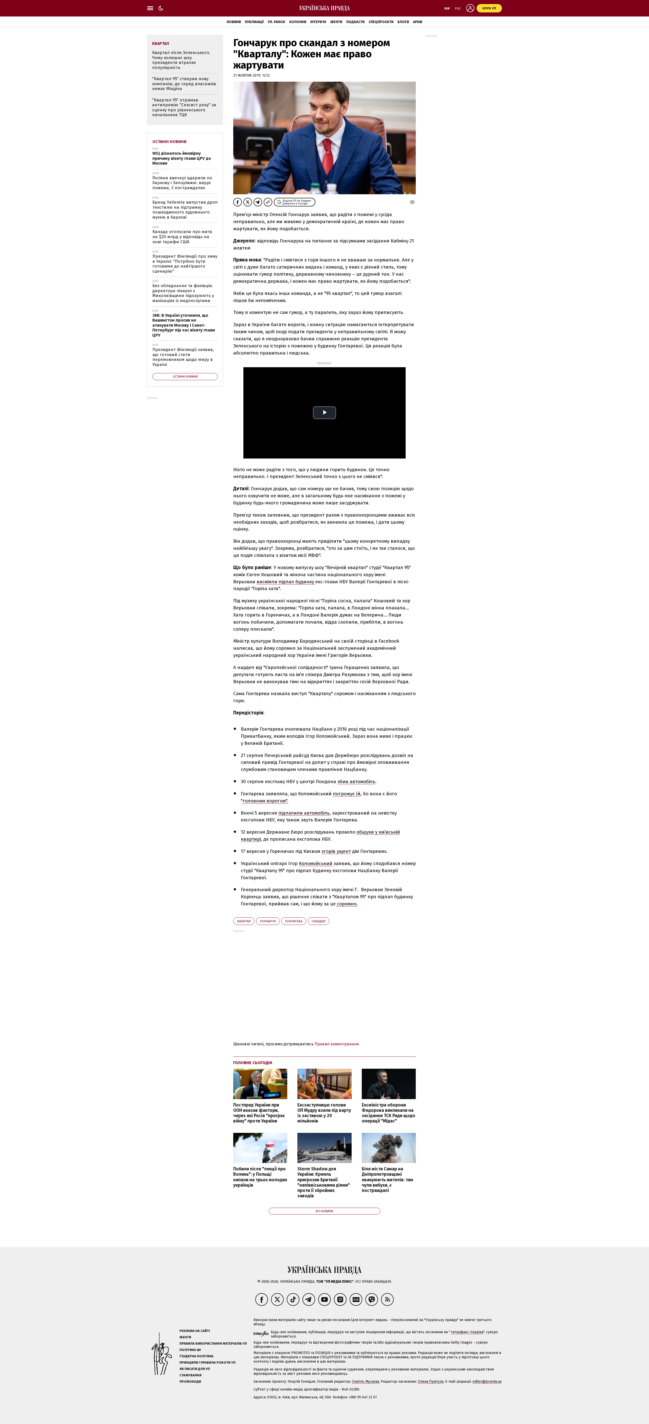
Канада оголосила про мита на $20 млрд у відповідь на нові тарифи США (182, 236)
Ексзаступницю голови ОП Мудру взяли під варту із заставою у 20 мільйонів (324, 1113)
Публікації (254, 22)
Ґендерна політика (196, 1356)
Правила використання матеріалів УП (213, 1343)
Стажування (190, 1375)
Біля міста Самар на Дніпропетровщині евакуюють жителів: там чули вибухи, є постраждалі (387, 1179)
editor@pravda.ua (487, 1381)
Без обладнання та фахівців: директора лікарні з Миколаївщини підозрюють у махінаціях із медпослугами (183, 293)
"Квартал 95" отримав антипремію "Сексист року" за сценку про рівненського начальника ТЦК (184, 107)
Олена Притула (430, 1381)
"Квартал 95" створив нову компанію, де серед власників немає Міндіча (184, 83)
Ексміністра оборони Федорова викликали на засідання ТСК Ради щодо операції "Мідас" (388, 1113)
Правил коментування (337, 1044)
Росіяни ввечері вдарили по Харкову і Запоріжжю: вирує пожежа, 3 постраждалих (182, 182)
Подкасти (355, 22)
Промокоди (190, 1381)
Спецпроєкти (381, 22)
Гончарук (268, 921)
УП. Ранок (276, 22)
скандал (319, 921)
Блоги (403, 22)
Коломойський (316, 863)
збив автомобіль (356, 781)
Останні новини (169, 141)
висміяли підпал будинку (286, 582)
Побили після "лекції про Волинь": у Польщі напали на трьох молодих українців (260, 1177)
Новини (234, 22)
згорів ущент (336, 851)
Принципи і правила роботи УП (207, 1362)
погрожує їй (346, 794)
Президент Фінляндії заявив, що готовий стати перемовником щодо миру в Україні (183, 357)
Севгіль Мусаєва (365, 1381)
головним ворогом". (265, 801)
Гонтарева (293, 921)
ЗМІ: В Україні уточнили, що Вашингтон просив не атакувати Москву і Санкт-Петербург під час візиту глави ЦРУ (183, 325)
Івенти (336, 22)
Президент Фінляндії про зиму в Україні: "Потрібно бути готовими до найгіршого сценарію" (184, 264)
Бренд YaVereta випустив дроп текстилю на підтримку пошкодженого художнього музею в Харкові (185, 210)
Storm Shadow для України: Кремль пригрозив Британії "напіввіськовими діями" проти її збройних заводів (323, 1182)
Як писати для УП (194, 1369)
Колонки (297, 22)
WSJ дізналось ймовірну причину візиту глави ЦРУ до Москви (181, 158)
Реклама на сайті (194, 1331)
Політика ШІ (190, 1350)
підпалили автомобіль (304, 813)
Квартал (244, 921)
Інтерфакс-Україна (467, 1332)
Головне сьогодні (252, 1062)
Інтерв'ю (318, 22)
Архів (417, 22)
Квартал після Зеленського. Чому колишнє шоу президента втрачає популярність (181, 60)
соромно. (347, 904)
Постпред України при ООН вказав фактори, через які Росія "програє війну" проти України (259, 1113)
